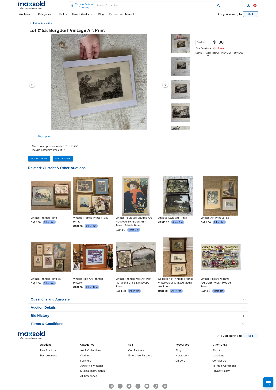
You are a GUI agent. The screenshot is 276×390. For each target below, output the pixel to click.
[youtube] (147, 386)
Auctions (24, 14)
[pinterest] (165, 386)
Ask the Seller (63, 158)
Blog (101, 14)
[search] (218, 6)
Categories (44, 14)
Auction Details (39, 158)
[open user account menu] (248, 5)
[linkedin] (138, 386)
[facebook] (120, 386)
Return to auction (43, 23)
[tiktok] (156, 386)
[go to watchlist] (255, 5)
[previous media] (32, 84)
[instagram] (111, 386)
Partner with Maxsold (122, 14)
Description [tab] (44, 136)
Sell (61, 14)
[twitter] (129, 386)
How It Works (80, 14)
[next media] (165, 84)
